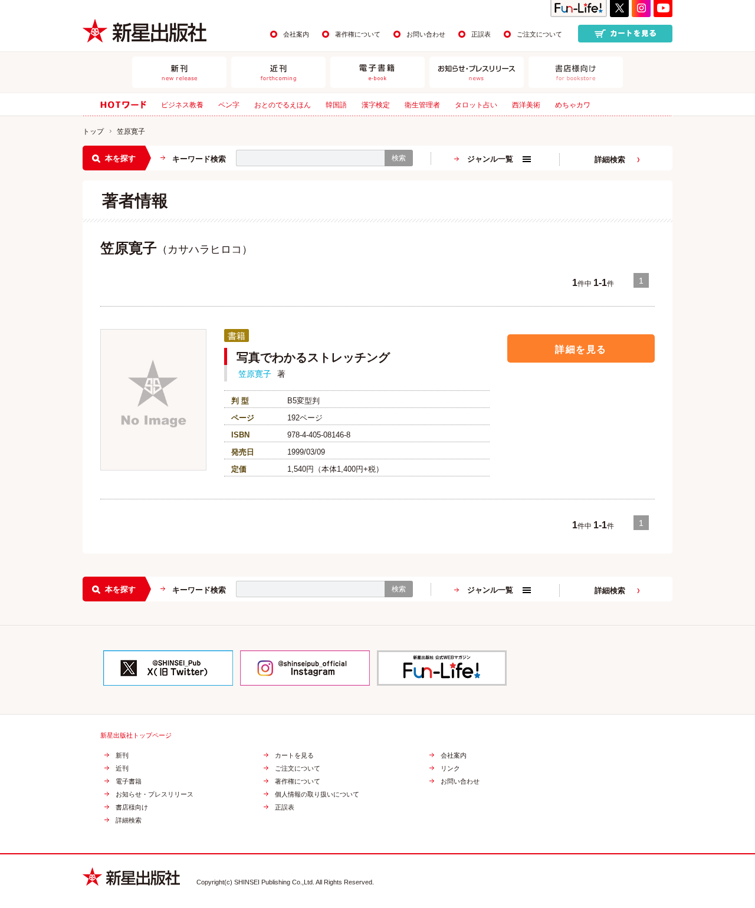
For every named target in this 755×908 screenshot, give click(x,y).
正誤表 (481, 34)
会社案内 (296, 34)
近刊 (122, 768)
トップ (93, 131)
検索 (399, 158)
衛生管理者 (422, 104)
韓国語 (336, 104)
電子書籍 (129, 781)
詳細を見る (581, 349)
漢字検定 (376, 104)
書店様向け (132, 807)
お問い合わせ (425, 34)
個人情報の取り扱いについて (317, 794)
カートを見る (294, 755)
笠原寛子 (254, 374)
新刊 (122, 755)
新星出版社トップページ (136, 735)
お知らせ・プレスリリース (154, 794)
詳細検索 (610, 159)
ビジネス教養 (182, 104)
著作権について (357, 34)
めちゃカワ (572, 104)
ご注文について (539, 34)
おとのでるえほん (282, 104)
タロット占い (476, 104)
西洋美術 (526, 104)
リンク (450, 768)
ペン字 (228, 104)
